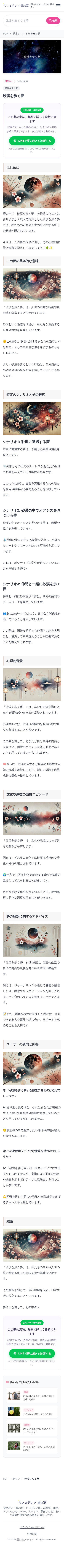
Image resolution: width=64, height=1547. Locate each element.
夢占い (16, 33)
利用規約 (32, 1533)
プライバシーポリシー (32, 1527)
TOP (5, 33)
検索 (54, 20)
